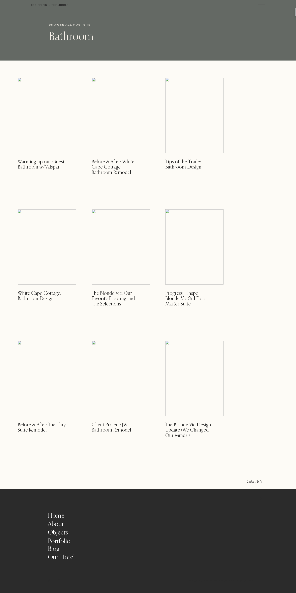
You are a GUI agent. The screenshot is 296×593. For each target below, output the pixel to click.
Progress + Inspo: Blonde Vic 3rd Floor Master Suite (186, 298)
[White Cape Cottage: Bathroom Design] (47, 247)
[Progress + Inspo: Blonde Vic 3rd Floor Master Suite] (194, 247)
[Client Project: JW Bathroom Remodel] (121, 378)
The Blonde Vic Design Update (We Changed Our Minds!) (188, 430)
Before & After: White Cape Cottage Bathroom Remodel (113, 167)
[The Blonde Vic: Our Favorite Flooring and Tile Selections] (121, 247)
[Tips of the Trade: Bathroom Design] (194, 115)
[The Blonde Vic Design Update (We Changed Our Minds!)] (194, 378)
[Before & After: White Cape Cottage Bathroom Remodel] (121, 115)
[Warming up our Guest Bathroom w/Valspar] (47, 115)
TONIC (252, 580)
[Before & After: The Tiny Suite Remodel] (47, 378)
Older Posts (254, 481)
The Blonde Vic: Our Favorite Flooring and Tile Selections (113, 298)
